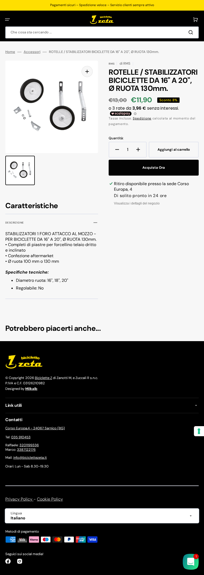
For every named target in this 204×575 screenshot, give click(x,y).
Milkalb (31, 388)
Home (10, 52)
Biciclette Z (43, 378)
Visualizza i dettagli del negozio (137, 203)
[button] (7, 19)
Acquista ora (153, 167)
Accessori (32, 52)
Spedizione (142, 118)
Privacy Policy (19, 499)
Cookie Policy (50, 499)
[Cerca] (192, 32)
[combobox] (102, 32)
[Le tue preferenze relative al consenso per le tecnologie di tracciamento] (199, 431)
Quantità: (116, 138)
